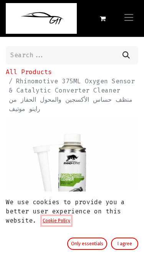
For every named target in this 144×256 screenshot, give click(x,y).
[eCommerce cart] (102, 18)
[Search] (126, 55)
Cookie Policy (56, 220)
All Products (29, 72)
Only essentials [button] (87, 243)
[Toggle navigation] (128, 18)
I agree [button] (125, 243)
